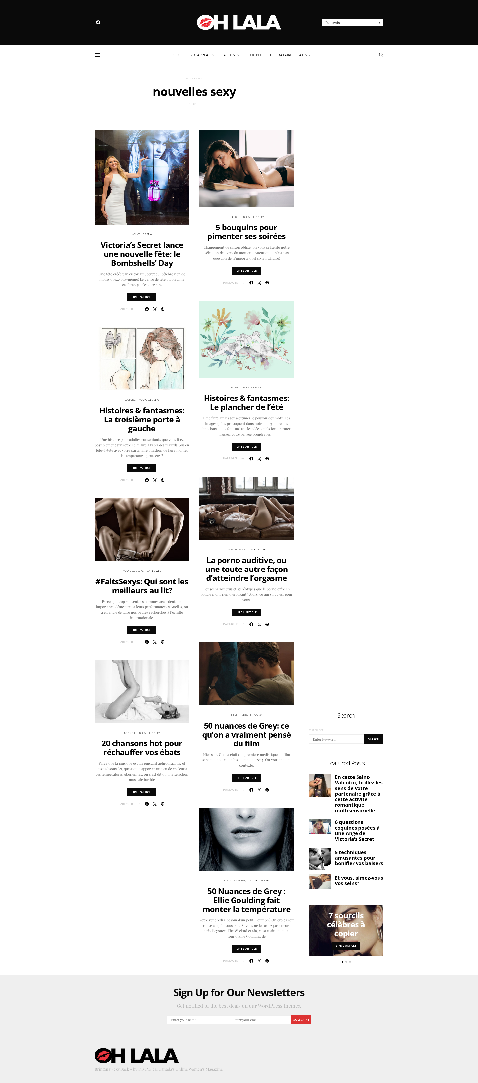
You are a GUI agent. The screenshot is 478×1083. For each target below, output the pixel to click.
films (234, 715)
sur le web (154, 570)
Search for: (316, 730)
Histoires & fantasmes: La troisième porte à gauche (141, 419)
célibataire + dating (290, 54)
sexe (177, 54)
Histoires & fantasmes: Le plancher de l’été (246, 402)
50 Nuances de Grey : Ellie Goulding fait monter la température (246, 900)
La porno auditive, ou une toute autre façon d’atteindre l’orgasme (246, 569)
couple (255, 54)
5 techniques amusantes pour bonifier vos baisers (359, 858)
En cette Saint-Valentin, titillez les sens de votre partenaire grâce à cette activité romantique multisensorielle (359, 794)
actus (229, 54)
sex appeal (200, 54)
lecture (130, 399)
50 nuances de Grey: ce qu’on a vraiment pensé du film (246, 734)
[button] (352, 22)
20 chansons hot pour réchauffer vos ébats (141, 747)
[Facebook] (98, 22)
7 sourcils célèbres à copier (346, 924)
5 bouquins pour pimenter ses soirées (246, 231)
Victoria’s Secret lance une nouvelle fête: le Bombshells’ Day (142, 253)
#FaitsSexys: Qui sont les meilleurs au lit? (141, 586)
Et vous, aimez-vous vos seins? (359, 880)
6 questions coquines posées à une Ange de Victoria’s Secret (357, 830)
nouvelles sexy (142, 234)
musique (130, 733)
